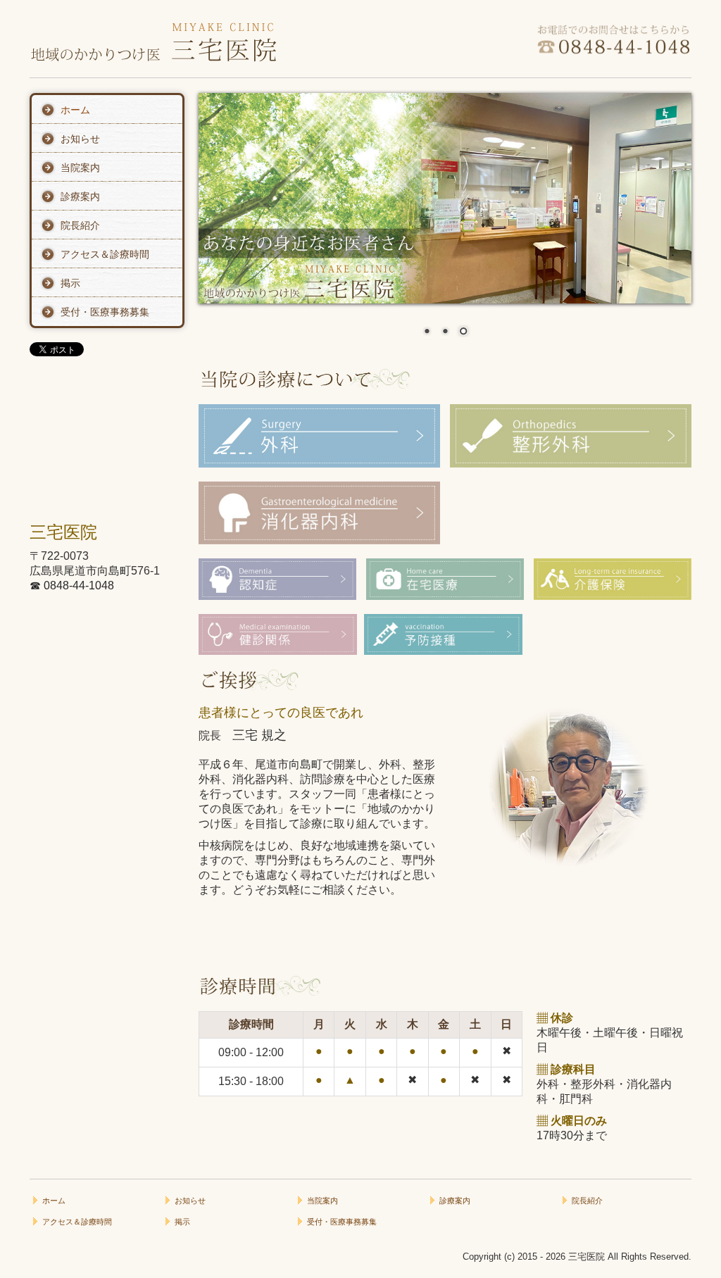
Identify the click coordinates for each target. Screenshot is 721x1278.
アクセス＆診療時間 (105, 254)
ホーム (75, 109)
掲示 (70, 283)
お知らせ (80, 138)
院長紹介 (80, 225)
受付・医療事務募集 (105, 312)
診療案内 (80, 196)
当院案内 (80, 167)
